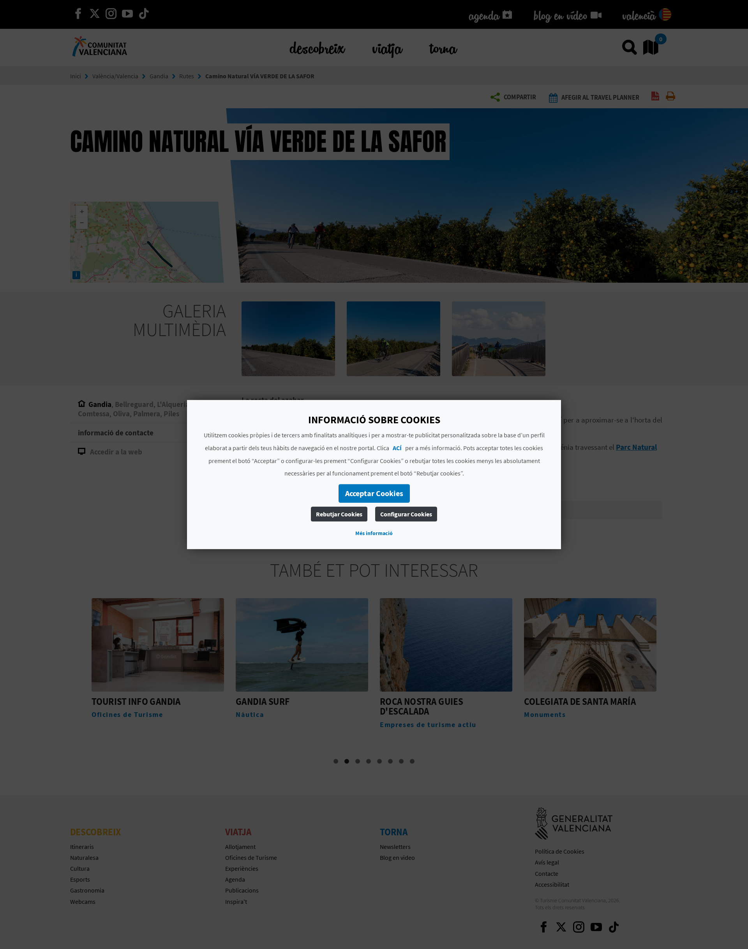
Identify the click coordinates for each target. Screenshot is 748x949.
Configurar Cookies (406, 514)
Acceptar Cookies (374, 493)
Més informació (374, 533)
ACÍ (397, 448)
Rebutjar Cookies (339, 514)
